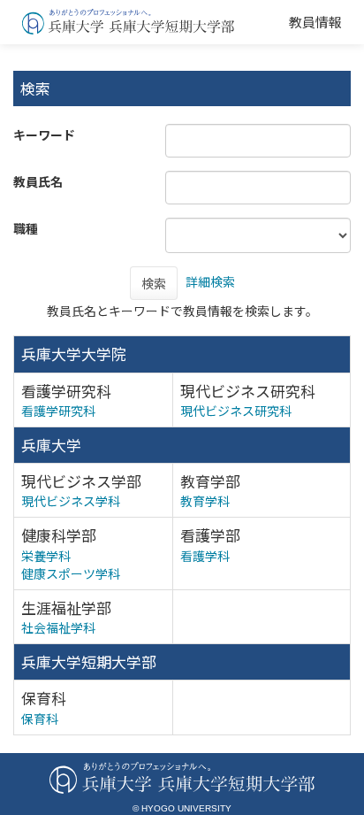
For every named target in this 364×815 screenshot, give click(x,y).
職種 (25, 228)
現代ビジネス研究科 (236, 410)
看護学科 (205, 556)
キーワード (44, 134)
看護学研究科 (58, 410)
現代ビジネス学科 (70, 501)
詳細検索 (210, 281)
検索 (153, 283)
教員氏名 (38, 181)
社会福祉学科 (58, 627)
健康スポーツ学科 (70, 573)
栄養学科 (46, 556)
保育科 (39, 718)
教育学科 (205, 501)
